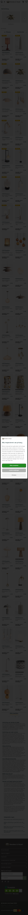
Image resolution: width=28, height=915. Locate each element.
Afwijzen (14, 475)
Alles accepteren (14, 465)
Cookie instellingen (14, 470)
